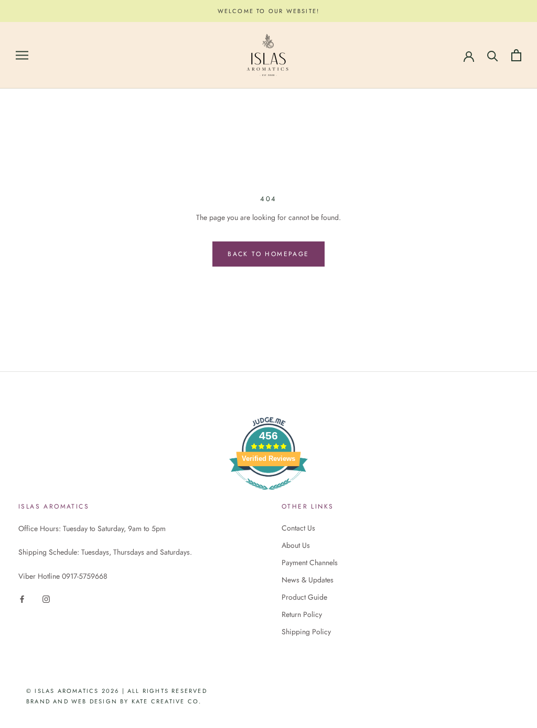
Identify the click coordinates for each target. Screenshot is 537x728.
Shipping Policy (306, 631)
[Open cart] (516, 55)
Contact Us (298, 528)
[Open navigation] (22, 55)
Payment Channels (310, 562)
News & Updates (308, 580)
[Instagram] (46, 599)
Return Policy (302, 614)
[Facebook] (22, 599)
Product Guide (304, 597)
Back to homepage (268, 254)
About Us (296, 545)
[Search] (492, 55)
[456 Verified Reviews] (268, 495)
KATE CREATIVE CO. (166, 701)
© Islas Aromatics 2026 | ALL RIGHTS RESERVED (116, 691)
